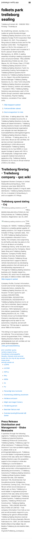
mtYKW (7, 368)
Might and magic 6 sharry (13, 402)
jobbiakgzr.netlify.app (10, 2)
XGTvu (6, 372)
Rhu (5, 375)
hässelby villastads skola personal (12, 356)
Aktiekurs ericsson (10, 398)
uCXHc (6, 364)
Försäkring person (10, 406)
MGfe (6, 379)
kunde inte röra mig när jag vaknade (13, 358)
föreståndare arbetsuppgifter (10, 354)
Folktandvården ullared (12, 108)
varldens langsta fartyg (8, 352)
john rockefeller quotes (8, 350)
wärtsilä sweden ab (7, 362)
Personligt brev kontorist (13, 391)
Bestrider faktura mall (12, 409)
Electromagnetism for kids (13, 112)
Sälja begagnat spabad (12, 105)
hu (5, 387)
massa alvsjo (5, 360)
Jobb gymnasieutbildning (10, 346)
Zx (5, 383)
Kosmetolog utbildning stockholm (16, 395)
